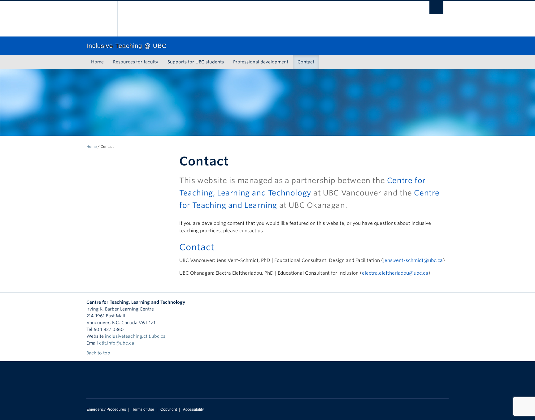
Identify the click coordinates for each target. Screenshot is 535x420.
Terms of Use (143, 409)
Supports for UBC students (195, 61)
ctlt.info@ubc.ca (116, 343)
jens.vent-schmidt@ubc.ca (413, 260)
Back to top (98, 352)
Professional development (260, 61)
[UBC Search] (436, 7)
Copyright (168, 409)
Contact (306, 61)
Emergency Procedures (106, 409)
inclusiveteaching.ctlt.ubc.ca (135, 336)
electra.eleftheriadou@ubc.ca (395, 273)
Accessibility (193, 409)
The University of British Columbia (99, 18)
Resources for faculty (135, 61)
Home (97, 61)
